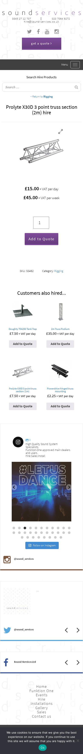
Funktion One (41, 691)
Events (41, 695)
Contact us (41, 716)
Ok (42, 747)
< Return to (41, 96)
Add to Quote (42, 239)
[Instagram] (66, 516)
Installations (42, 703)
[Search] (76, 87)
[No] (78, 740)
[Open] (41, 491)
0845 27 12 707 (21, 18)
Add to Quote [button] (22, 344)
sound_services (24, 467)
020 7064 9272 (61, 18)
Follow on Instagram (44, 545)
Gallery (41, 708)
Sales (41, 712)
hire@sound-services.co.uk (41, 21)
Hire (41, 699)
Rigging (58, 271)
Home (41, 686)
